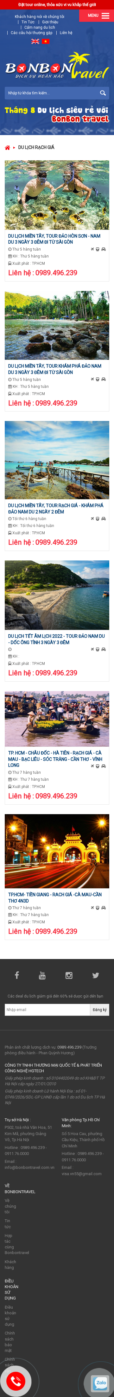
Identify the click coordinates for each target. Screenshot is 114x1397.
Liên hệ (66, 33)
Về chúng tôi (10, 1206)
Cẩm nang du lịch (39, 27)
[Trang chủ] (7, 147)
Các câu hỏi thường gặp (31, 33)
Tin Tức (28, 22)
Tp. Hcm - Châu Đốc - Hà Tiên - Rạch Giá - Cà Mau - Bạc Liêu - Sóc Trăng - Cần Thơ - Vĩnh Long (55, 759)
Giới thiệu (50, 22)
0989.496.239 (69, 1047)
